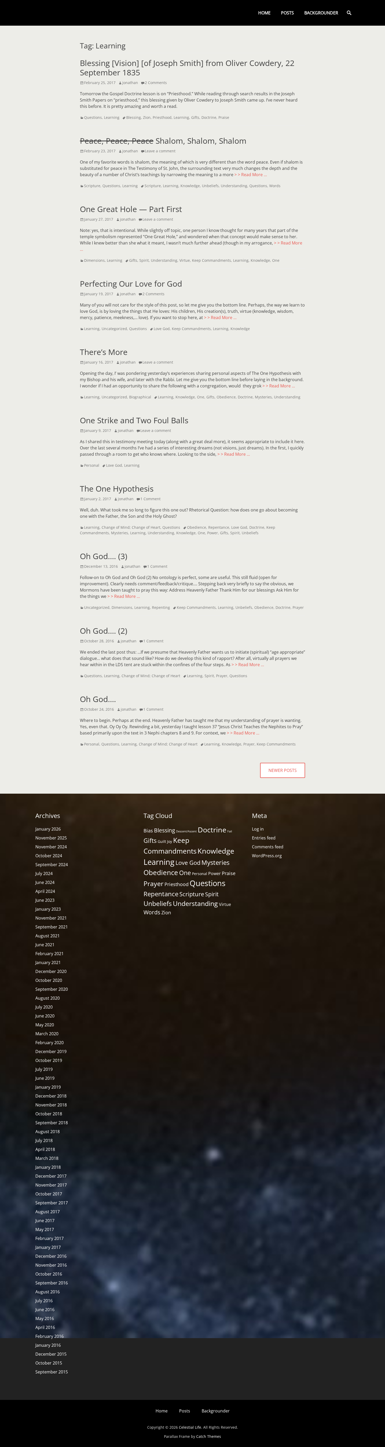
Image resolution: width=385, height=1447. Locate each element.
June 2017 (44, 1220)
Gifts (195, 117)
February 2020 (49, 1042)
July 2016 (44, 1301)
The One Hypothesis (116, 488)
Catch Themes (208, 1436)
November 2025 (51, 838)
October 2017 (48, 1194)
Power (212, 532)
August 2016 (47, 1292)
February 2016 (49, 1336)
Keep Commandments (211, 260)
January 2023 (48, 909)
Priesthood (162, 117)
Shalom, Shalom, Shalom (163, 140)
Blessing (133, 117)
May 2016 (44, 1318)
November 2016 (51, 1265)
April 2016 (45, 1327)
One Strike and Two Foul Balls (134, 420)
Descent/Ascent (186, 831)
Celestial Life (190, 1427)
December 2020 (51, 971)
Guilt (162, 841)
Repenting (161, 607)
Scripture (92, 185)
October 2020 (48, 980)
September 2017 (51, 1203)
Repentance (218, 527)
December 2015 (51, 1354)
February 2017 (49, 1238)
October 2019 (48, 1060)
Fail (229, 831)
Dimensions (94, 260)
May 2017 (44, 1229)
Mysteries (263, 396)
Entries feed (264, 838)
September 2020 (51, 989)
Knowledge (190, 185)
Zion (147, 117)
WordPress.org (267, 856)
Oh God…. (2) (103, 630)
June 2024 (44, 882)
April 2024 (45, 891)
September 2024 (51, 864)
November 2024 (51, 847)
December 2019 (51, 1051)
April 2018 (45, 1149)
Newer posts (282, 770)
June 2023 (44, 900)
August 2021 (47, 936)
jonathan (130, 82)
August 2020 (47, 998)
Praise (223, 117)
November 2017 (51, 1185)
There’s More (104, 352)
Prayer (298, 607)
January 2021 (48, 962)
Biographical (140, 396)
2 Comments (156, 82)
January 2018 (48, 1167)
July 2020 (44, 1007)
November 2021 (51, 918)
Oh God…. (98, 699)
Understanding (234, 185)
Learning (111, 117)
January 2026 (48, 829)
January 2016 (48, 1345)
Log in (258, 829)
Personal (91, 465)
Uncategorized (114, 328)
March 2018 (46, 1158)
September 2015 (51, 1372)
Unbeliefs (210, 185)
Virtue (184, 260)
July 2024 (44, 873)
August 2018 (47, 1131)
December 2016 (51, 1256)
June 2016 (44, 1309)
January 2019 (48, 1087)
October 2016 (48, 1274)
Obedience (226, 396)
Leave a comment (160, 150)
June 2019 (44, 1078)
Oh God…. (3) (103, 556)
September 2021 (51, 927)
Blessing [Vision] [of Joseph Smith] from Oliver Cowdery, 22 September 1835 (187, 68)
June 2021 (44, 945)
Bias (148, 830)
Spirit (144, 260)
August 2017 (47, 1212)
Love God (162, 328)
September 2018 (51, 1123)
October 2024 (48, 856)
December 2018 (51, 1096)
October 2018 (48, 1114)
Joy (169, 841)
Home (264, 13)
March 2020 (46, 1034)
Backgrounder (321, 13)
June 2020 (44, 1016)
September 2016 (51, 1283)
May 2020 (44, 1025)
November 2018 (51, 1105)
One (275, 260)
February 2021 (49, 953)
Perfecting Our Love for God (131, 283)
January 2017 (48, 1247)
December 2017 (51, 1176)
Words (274, 185)
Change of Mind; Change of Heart (131, 527)
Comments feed (267, 847)
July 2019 (44, 1069)
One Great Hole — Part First (131, 209)
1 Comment (150, 498)
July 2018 (44, 1140)
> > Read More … (250, 174)
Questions (93, 117)
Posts (287, 13)
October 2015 (48, 1363)
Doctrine (208, 117)
